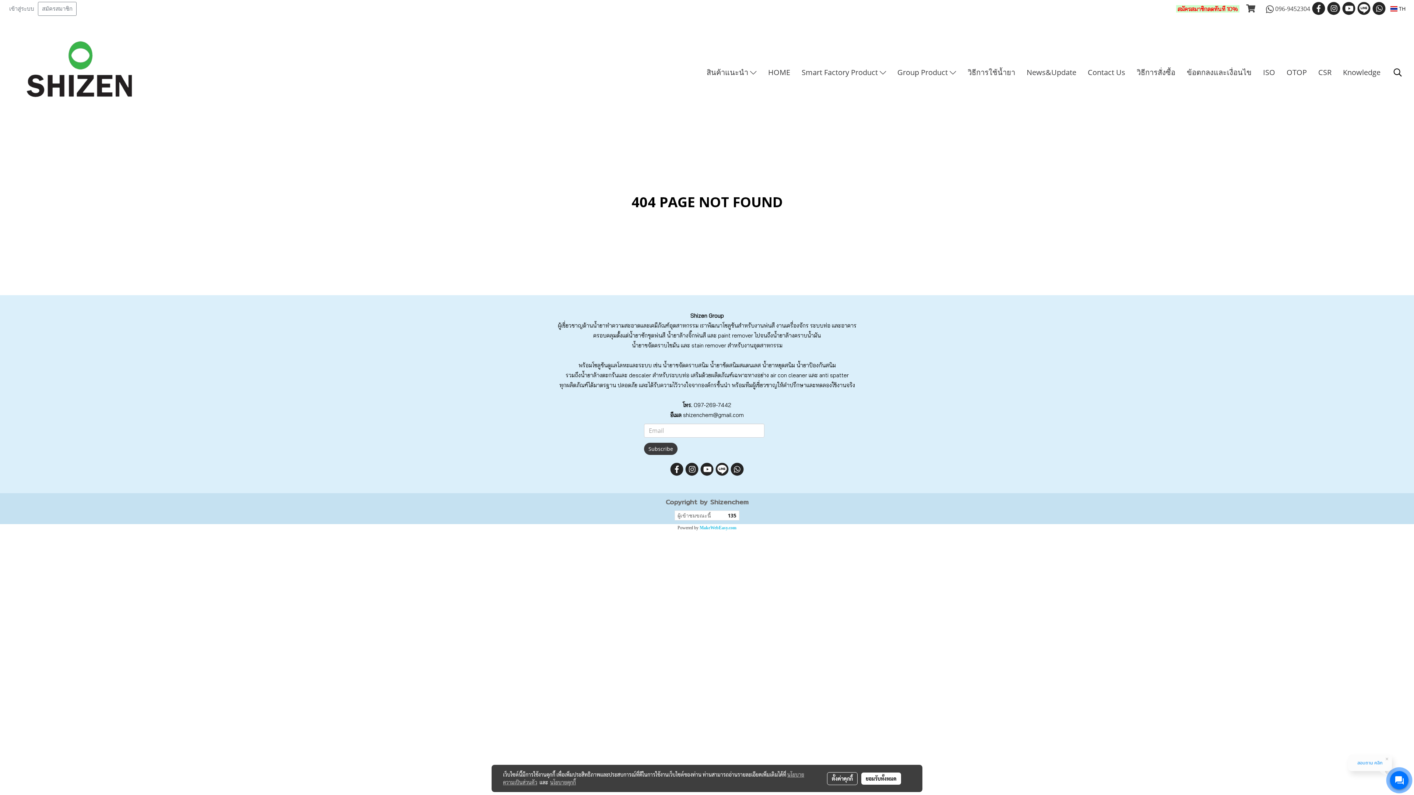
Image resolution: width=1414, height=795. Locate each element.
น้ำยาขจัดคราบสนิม (685, 365)
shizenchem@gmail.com (713, 414)
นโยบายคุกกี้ (563, 782)
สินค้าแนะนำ (728, 72)
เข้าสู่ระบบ (21, 9)
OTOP (1297, 72)
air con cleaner (788, 375)
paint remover (735, 335)
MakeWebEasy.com (718, 527)
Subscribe (660, 448)
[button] (1398, 73)
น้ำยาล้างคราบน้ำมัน (797, 335)
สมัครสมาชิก (57, 9)
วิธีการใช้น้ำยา (991, 72)
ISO (1269, 72)
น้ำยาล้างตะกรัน (599, 375)
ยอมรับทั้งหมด (881, 778)
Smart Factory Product (841, 72)
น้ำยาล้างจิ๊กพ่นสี (686, 335)
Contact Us (1106, 72)
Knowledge (1361, 72)
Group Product (923, 72)
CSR (1325, 72)
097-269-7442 (712, 405)
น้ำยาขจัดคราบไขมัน (655, 345)
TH (1401, 8)
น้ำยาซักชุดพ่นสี (647, 335)
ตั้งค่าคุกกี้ (842, 778)
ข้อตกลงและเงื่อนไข (1219, 72)
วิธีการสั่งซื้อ (1156, 72)
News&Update (1051, 72)
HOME (779, 72)
